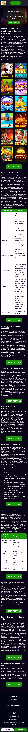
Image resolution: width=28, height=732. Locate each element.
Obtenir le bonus (14, 22)
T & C (14, 702)
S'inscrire (15, 3)
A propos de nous (14, 693)
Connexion (7, 729)
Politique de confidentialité (14, 705)
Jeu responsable (14, 699)
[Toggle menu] (26, 3)
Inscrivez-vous (14, 167)
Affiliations (14, 696)
